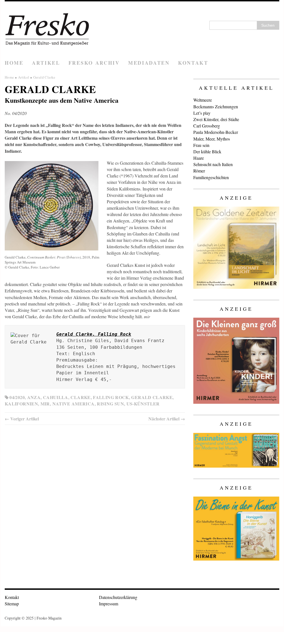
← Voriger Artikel (22, 418)
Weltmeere (202, 100)
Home (14, 62)
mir (45, 403)
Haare (198, 158)
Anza (33, 397)
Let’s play (202, 113)
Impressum (108, 603)
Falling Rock (111, 397)
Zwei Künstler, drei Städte (216, 119)
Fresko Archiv (94, 62)
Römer (199, 171)
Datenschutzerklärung (118, 597)
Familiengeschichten (211, 177)
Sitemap (12, 603)
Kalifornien (21, 403)
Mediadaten (149, 62)
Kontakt (193, 62)
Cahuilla (55, 397)
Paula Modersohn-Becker (215, 132)
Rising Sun (110, 403)
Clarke (80, 397)
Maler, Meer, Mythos (211, 139)
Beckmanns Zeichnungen (215, 106)
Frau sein (201, 145)
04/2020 (17, 397)
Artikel (46, 62)
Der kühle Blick (207, 151)
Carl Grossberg (206, 126)
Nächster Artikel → (166, 418)
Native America (73, 403)
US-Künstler (143, 403)
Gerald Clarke (152, 397)
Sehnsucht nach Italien (213, 164)
